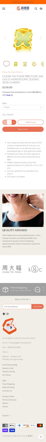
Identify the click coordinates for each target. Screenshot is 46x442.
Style (4, 103)
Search (5, 403)
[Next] (41, 38)
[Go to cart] (41, 8)
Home (5, 406)
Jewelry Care (8, 368)
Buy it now (23, 129)
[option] (23, 38)
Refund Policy (8, 387)
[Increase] (14, 122)
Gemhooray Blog (9, 365)
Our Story (6, 375)
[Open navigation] (3, 9)
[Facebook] (4, 313)
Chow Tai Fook (8, 72)
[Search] (35, 8)
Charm (20, 72)
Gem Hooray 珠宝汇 (25, 436)
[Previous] (5, 38)
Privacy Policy (8, 396)
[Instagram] (7, 313)
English (5, 416)
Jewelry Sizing (8, 371)
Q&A (4, 380)
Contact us (7, 391)
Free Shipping (8, 384)
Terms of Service (9, 400)
